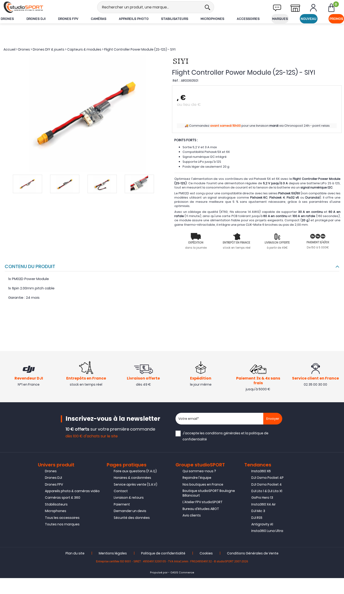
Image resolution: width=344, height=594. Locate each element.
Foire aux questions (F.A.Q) (135, 471)
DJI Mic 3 (258, 511)
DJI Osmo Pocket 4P (267, 477)
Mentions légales (113, 553)
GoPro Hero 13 (262, 497)
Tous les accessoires (62, 517)
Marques (280, 19)
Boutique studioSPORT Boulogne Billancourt (209, 493)
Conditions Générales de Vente (252, 553)
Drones (7, 19)
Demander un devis (130, 511)
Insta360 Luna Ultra (267, 530)
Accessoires (248, 19)
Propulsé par (159, 572)
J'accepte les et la (225, 436)
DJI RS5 (256, 517)
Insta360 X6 (261, 471)
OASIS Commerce (182, 572)
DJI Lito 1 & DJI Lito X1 (266, 491)
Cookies (206, 553)
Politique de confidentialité (163, 553)
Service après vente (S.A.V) (135, 484)
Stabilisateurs (174, 19)
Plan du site (75, 553)
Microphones (212, 19)
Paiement (122, 504)
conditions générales (222, 433)
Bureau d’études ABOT (201, 508)
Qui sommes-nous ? (199, 471)
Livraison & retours (129, 497)
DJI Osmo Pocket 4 (266, 484)
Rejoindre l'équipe (197, 477)
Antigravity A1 (262, 524)
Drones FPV (68, 19)
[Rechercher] (207, 7)
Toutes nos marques (62, 524)
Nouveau (308, 19)
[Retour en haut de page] (338, 411)
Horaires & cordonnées (132, 477)
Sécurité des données (132, 517)
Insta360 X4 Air (263, 504)
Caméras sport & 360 (62, 497)
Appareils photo (134, 19)
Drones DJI (36, 19)
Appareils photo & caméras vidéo (72, 491)
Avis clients (192, 515)
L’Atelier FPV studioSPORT (203, 502)
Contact (121, 491)
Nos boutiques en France (203, 484)
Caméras (98, 19)
